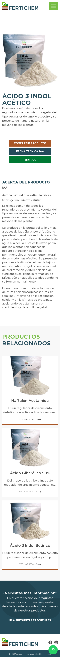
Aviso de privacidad (35, 654)
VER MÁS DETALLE (28, 419)
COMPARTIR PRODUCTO (30, 143)
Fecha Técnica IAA (30, 151)
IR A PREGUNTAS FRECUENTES (30, 620)
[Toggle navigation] (53, 6)
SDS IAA (30, 159)
